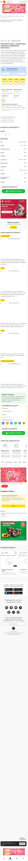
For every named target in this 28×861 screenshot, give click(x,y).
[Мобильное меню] (1, 1)
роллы (15, 463)
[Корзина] (22, 2)
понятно (22, 843)
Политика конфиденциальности (16, 618)
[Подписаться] (15, 554)
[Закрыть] (25, 838)
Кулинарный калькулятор (7, 117)
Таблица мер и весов (6, 121)
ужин (2, 463)
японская (4, 101)
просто (24, 463)
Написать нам (14, 625)
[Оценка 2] (5, 417)
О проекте (7, 618)
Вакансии (20, 620)
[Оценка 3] (7, 417)
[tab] (4, 859)
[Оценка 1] (2, 417)
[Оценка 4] (9, 417)
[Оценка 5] (11, 417)
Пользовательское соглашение (11, 620)
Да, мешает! (13, 227)
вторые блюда (8, 463)
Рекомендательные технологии (9, 621)
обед (19, 463)
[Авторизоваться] (25, 2)
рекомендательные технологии (9, 843)
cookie (3, 844)
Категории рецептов (20, 621)
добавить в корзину (15, 191)
